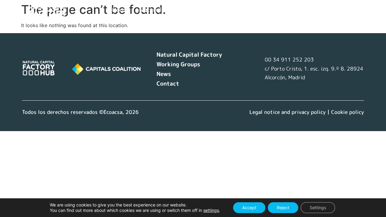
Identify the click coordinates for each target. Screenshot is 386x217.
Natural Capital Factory (173, 10)
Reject (283, 207)
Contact (311, 10)
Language (131, 19)
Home (120, 10)
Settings (318, 207)
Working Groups (240, 10)
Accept (249, 207)
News (282, 10)
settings (211, 210)
